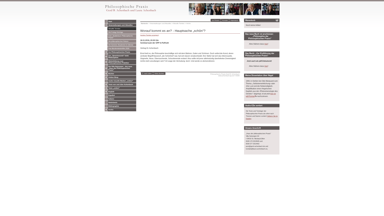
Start (110, 21)
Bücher (111, 74)
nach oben (148, 73)
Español (111, 95)
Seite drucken (159, 73)
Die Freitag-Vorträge (115, 32)
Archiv (110, 110)
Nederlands (112, 102)
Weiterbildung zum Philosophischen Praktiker (118, 62)
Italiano (111, 99)
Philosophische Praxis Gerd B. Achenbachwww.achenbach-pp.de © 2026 (225, 74)
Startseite (144, 23)
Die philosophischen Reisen (118, 41)
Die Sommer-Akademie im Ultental (120, 45)
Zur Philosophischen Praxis (119, 52)
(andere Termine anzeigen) (149, 35)
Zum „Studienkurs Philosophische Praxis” (120, 37)
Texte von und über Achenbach (120, 84)
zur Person (215, 20)
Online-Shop (113, 77)
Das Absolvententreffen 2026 (118, 48)
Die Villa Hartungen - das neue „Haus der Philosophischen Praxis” (120, 68)
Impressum (234, 20)
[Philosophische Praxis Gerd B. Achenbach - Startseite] (130, 11)
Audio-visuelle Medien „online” (120, 81)
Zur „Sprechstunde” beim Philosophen (118, 56)
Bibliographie (113, 106)
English (111, 92)
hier (266, 44)
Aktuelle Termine (114, 29)
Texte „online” (114, 88)
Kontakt (225, 20)
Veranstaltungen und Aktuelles (120, 25)
